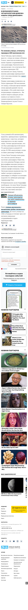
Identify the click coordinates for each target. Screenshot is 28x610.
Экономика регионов (6, 568)
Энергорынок (4, 564)
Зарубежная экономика (20, 557)
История (16, 571)
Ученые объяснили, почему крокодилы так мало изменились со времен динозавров (16, 199)
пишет (23, 76)
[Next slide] (26, 6)
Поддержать (20, 2)
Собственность (18, 578)
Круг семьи (16, 573)
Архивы (3, 508)
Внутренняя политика (6, 555)
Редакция (3, 511)
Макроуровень (5, 561)
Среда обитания (5, 575)
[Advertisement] (14, 119)
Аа (12, 2)
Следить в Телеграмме (15, 285)
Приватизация (5, 566)
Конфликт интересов (19, 560)
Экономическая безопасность (18, 563)
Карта (2, 518)
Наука (2, 571)
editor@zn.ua (4, 534)
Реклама (3, 513)
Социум (16, 568)
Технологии (4, 573)
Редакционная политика (7, 516)
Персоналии (17, 566)
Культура (3, 580)
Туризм (15, 575)
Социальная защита (19, 555)
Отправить (14, 264)
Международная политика (5, 558)
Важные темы (5, 6)
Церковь (3, 577)
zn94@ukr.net (20, 530)
